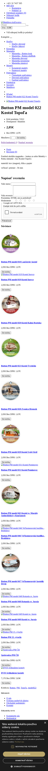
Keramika (10, 49)
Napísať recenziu (25, 142)
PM (18, 688)
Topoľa (24, 688)
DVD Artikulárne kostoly (12, 673)
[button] (24, 766)
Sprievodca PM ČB (10, 655)
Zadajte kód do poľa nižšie (14, 206)
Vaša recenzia (7, 195)
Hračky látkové (18, 46)
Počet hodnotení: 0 (9, 142)
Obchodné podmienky (15, 703)
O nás (8, 698)
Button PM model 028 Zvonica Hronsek (19, 409)
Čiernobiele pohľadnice (22, 75)
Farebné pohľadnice (20, 80)
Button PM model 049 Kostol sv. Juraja (19, 619)
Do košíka (21, 138)
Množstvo (5, 137)
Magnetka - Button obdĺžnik (23, 56)
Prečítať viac (19, 742)
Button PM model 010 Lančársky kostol (19, 262)
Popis (8, 149)
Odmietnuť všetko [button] (24, 760)
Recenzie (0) (11, 152)
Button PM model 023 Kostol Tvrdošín (18, 366)
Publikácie (10, 82)
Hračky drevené (18, 44)
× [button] (45, 723)
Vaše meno (5, 184)
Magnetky (10, 51)
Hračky (9, 41)
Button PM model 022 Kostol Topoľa (22, 96)
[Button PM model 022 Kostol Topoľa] (23, 101)
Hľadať (9, 94)
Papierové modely (19, 70)
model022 (32, 688)
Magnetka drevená (19, 58)
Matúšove (10, 87)
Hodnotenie (6, 200)
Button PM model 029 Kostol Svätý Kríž (19, 452)
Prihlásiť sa (16, 10)
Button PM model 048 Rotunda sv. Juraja (20, 601)
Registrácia (16, 8)
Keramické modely (20, 68)
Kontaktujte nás (13, 716)
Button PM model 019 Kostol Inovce (17, 279)
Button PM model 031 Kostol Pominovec (19, 470)
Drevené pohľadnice (20, 77)
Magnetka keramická (20, 61)
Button (12, 688)
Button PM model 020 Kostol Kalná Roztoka (21, 323)
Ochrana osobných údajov (17, 700)
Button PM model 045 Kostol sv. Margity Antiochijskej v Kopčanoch (19, 514)
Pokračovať (6, 221)
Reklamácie (11, 718)
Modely (9, 65)
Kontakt (9, 705)
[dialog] (24, 745)
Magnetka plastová (20, 63)
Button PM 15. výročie (11, 637)
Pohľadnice (11, 73)
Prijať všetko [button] (24, 754)
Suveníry (10, 85)
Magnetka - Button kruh (22, 53)
